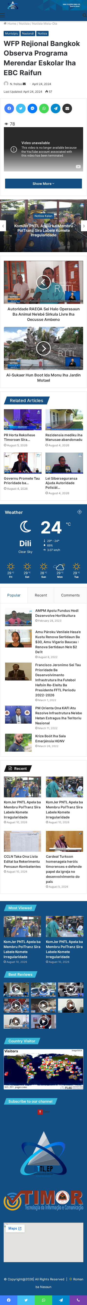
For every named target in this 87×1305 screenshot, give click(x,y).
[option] (43, 225)
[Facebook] (9, 108)
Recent (41, 595)
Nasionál (28, 33)
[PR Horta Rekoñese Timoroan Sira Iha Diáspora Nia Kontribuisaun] (23, 419)
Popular (14, 595)
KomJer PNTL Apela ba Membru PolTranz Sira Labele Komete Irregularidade (43, 230)
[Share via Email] (67, 108)
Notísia (24, 23)
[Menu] (2, 15)
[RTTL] (43, 5)
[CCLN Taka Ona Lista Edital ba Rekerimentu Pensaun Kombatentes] (22, 841)
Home (11, 23)
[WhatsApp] (44, 108)
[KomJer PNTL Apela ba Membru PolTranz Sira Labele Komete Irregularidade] (22, 787)
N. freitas (16, 84)
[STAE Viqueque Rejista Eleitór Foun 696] (16, 1022)
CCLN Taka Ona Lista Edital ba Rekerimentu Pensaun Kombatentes (22, 861)
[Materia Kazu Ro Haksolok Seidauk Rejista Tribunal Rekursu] (43, 1022)
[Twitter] (21, 108)
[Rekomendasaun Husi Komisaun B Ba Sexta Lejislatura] (43, 989)
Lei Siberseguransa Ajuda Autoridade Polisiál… (61, 482)
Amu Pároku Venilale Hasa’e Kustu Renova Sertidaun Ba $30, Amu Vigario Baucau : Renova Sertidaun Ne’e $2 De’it (58, 642)
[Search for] (84, 15)
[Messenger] (32, 108)
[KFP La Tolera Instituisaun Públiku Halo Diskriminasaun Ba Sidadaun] (70, 989)
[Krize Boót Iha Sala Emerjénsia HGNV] (18, 743)
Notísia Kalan (43, 216)
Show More (42, 184)
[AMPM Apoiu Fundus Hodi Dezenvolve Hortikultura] (18, 617)
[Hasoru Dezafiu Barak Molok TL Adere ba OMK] (16, 989)
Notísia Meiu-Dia (44, 23)
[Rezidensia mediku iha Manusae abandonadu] (64, 419)
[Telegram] (55, 108)
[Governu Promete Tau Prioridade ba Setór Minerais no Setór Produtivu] (23, 463)
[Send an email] (24, 84)
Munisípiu (11, 33)
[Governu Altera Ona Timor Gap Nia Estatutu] (16, 1006)
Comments (70, 595)
